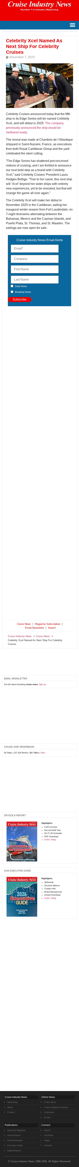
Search (52, 627)
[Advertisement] (39, 463)
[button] (72, 25)
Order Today (50, 839)
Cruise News (24, 624)
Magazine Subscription (47, 624)
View (43, 753)
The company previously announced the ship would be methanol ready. (35, 128)
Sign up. (42, 684)
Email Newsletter (34, 627)
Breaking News (23, 292)
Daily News (21, 286)
